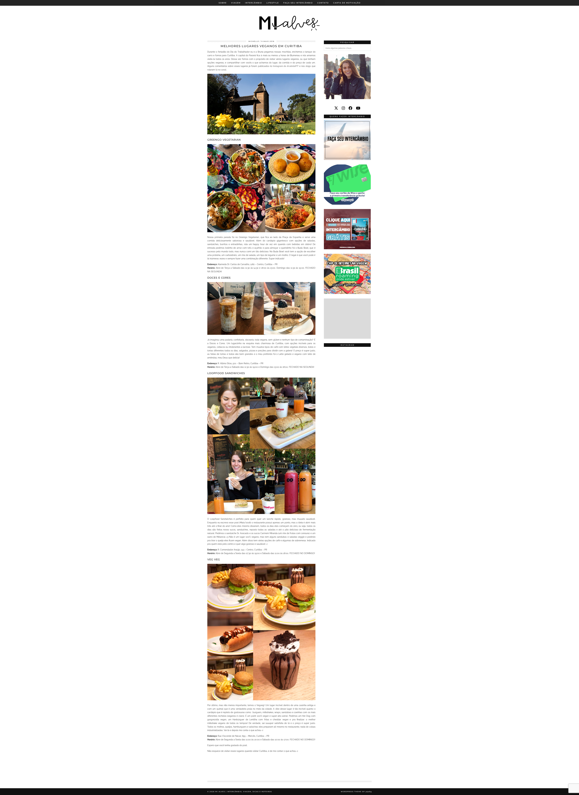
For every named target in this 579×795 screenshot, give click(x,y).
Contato (323, 3)
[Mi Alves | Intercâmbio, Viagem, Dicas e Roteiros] (289, 18)
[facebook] (350, 108)
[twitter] (336, 108)
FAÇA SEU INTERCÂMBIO (298, 3)
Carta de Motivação (347, 3)
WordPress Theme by (356, 792)
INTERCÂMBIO (253, 3)
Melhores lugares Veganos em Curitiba (261, 46)
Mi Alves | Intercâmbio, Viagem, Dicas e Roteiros (243, 792)
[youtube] (358, 108)
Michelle (253, 41)
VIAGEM (235, 3)
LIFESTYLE (272, 3)
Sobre (223, 3)
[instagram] (343, 108)
